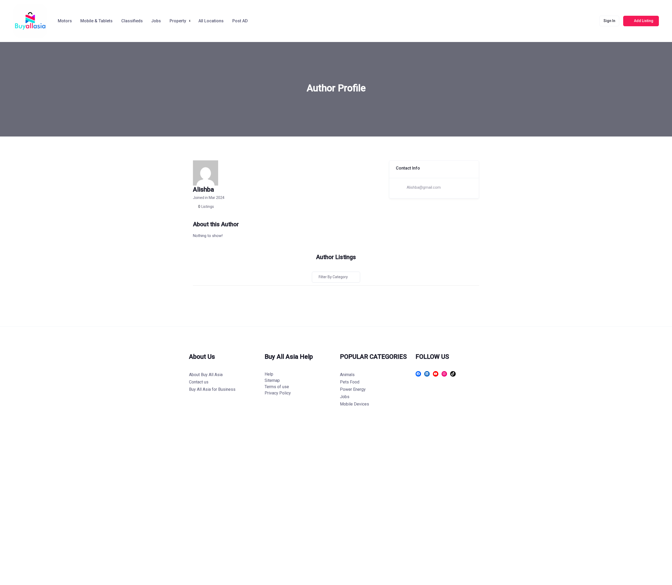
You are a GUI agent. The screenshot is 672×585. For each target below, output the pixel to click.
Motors (65, 20)
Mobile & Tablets (96, 20)
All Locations (211, 20)
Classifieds (132, 20)
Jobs (156, 20)
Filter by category (333, 277)
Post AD (240, 20)
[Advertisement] (157, 504)
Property (178, 20)
